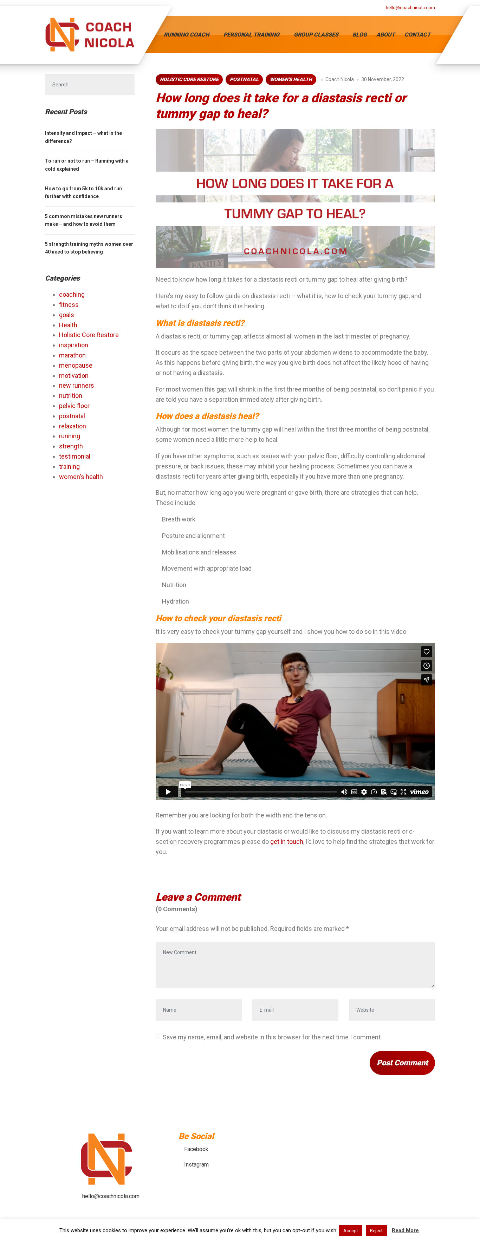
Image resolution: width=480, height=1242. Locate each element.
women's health (291, 79)
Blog (359, 34)
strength (71, 446)
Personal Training (251, 34)
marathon (72, 355)
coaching (72, 294)
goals (66, 314)
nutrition (70, 395)
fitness (69, 304)
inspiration (73, 345)
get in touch (286, 841)
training (69, 466)
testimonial (74, 456)
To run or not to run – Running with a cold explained (87, 164)
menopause (75, 365)
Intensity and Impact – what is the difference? (83, 137)
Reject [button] (376, 1230)
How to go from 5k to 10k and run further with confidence (83, 192)
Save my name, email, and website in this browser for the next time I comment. (272, 1037)
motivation (74, 375)
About (385, 34)
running (69, 436)
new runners (76, 385)
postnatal (244, 79)
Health (68, 325)
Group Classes (316, 34)
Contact (417, 34)
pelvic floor (74, 405)
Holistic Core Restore (189, 79)
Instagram (196, 1164)
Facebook (196, 1149)
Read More (405, 1230)
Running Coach (186, 34)
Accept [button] (350, 1230)
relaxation (72, 426)
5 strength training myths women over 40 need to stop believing (89, 248)
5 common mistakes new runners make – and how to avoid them (83, 220)
